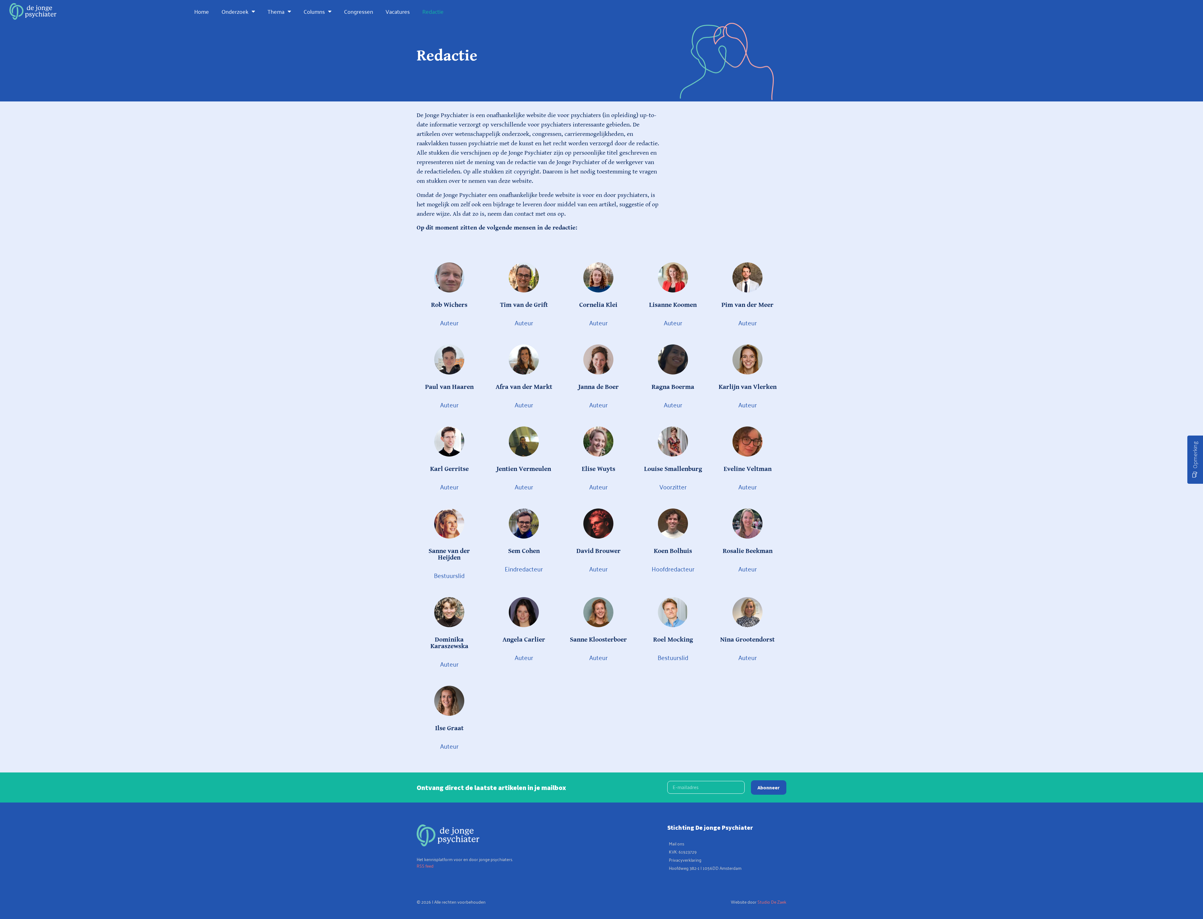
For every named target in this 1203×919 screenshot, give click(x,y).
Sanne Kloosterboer (598, 639)
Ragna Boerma (673, 387)
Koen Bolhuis (673, 551)
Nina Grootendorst (747, 639)
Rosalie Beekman (748, 551)
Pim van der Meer (747, 305)
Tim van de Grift (524, 305)
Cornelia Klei (598, 305)
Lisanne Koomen (673, 305)
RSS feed (425, 866)
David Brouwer (598, 551)
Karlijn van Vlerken (748, 387)
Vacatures (398, 11)
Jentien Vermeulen (524, 469)
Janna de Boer (598, 387)
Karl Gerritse (449, 469)
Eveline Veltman (748, 469)
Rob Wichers (449, 305)
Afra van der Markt (524, 387)
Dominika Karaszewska (449, 643)
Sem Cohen (524, 551)
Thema (276, 11)
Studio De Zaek (772, 902)
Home (201, 11)
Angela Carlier (524, 639)
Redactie (433, 11)
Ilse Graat (449, 728)
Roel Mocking (673, 639)
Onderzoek (234, 11)
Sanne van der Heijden (449, 554)
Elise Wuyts (598, 469)
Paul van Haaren (449, 387)
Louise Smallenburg (673, 469)
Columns (314, 11)
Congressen (358, 11)
